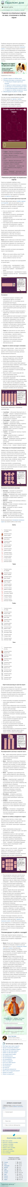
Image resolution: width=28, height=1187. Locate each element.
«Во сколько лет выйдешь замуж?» (11, 1049)
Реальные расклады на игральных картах (14, 80)
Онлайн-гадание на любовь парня (12, 78)
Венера (6, 1167)
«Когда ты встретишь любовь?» (10, 1047)
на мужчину (8, 196)
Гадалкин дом (14, 2)
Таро (12, 10)
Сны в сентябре (7, 1152)
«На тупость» (5, 1067)
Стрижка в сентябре (8, 1144)
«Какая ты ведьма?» (7, 1061)
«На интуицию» (6, 1066)
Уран (5, 1174)
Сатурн (6, 1172)
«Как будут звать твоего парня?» (10, 1046)
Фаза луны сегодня (7, 1141)
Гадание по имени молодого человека (15, 85)
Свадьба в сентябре (8, 1149)
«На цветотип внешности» (9, 1069)
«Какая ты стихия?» (7, 1072)
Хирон (5, 1179)
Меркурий (6, 1165)
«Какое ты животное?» (8, 1074)
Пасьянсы (16, 10)
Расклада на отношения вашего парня (15, 86)
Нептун (6, 1176)
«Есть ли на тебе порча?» (9, 1062)
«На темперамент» (7, 1059)
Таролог (22, 10)
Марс (5, 1169)
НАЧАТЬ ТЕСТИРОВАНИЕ (14, 1028)
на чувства (13, 99)
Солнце (6, 1162)
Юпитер (6, 1171)
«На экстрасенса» (7, 1064)
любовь (20, 99)
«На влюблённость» (7, 1056)
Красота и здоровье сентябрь (10, 1142)
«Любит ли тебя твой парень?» (10, 1051)
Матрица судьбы (5, 10)
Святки (10, 948)
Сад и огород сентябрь (8, 1151)
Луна (5, 1164)
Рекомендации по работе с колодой (13, 91)
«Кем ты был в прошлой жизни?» (11, 1070)
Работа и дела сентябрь (9, 1147)
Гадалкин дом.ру (7, 1184)
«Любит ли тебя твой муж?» (9, 1052)
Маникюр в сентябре (8, 1146)
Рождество (19, 946)
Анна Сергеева (12, 1036)
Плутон (6, 1177)
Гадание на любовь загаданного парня (15, 90)
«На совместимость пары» (9, 1054)
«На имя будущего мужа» (9, 1057)
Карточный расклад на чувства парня (15, 88)
